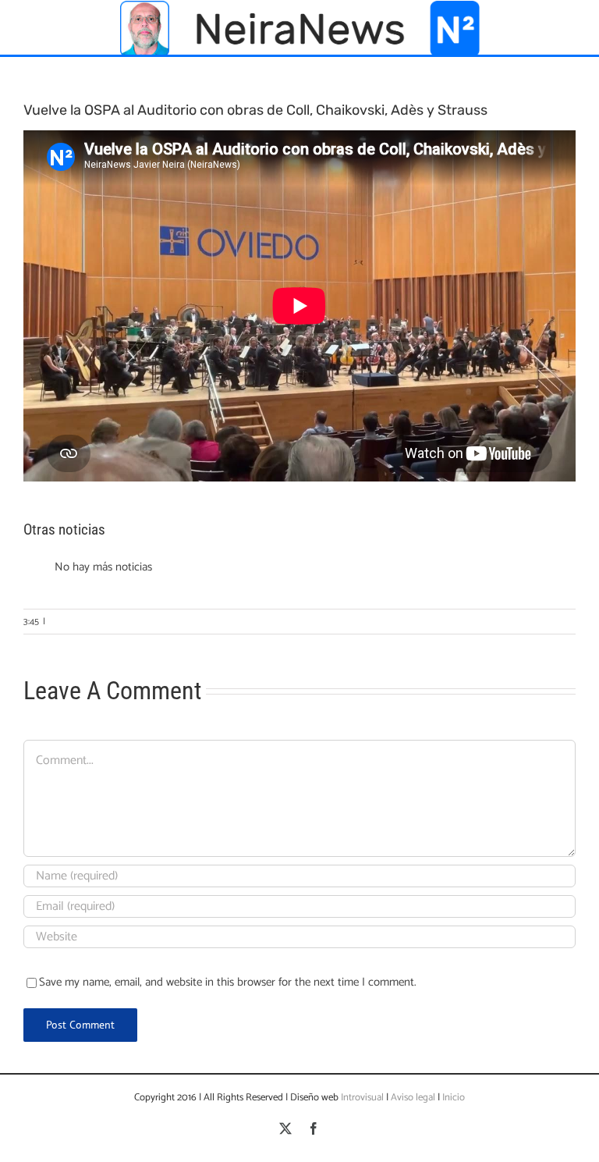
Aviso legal (413, 1097)
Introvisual (361, 1097)
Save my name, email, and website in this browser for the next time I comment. (227, 982)
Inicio (453, 1097)
